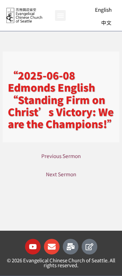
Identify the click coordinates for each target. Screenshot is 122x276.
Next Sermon (61, 174)
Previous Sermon (61, 155)
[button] (60, 15)
